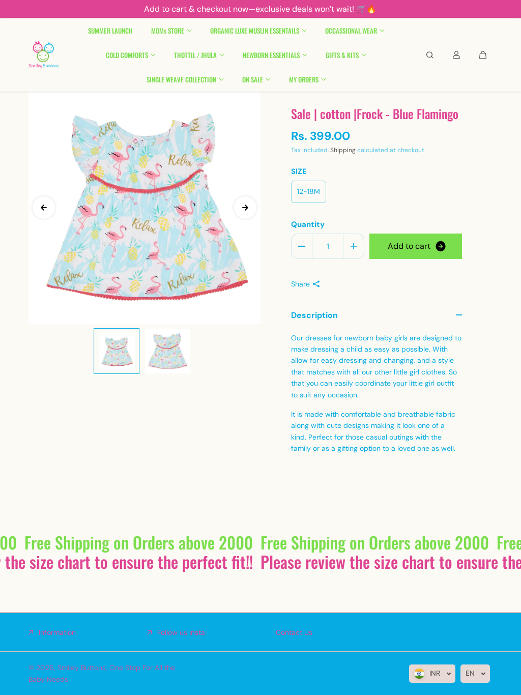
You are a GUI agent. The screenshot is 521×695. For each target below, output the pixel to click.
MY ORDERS (304, 79)
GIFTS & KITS (342, 55)
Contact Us (294, 632)
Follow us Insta (181, 632)
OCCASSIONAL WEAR (351, 30)
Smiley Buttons (81, 667)
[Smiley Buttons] (43, 55)
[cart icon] (483, 55)
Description (314, 315)
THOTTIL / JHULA (195, 55)
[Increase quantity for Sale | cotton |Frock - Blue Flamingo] (353, 246)
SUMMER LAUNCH (110, 30)
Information (57, 632)
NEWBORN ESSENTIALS (271, 55)
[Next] (245, 207)
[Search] (430, 55)
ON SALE (252, 79)
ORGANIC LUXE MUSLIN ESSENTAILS (254, 30)
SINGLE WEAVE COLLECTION (181, 79)
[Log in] (456, 55)
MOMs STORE (167, 30)
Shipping (343, 150)
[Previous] (44, 207)
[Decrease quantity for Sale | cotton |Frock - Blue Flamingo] (301, 246)
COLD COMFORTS (127, 55)
